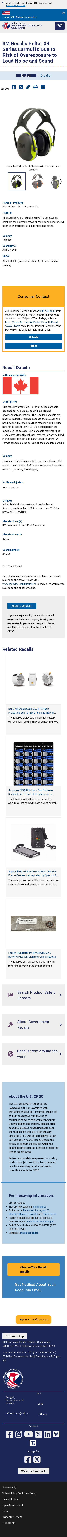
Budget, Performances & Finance (15, 1400)
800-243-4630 (47, 311)
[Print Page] (35, 87)
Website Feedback (33, 1471)
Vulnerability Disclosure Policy (19, 1493)
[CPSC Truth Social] (33, 1443)
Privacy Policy (10, 1499)
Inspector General (12, 1517)
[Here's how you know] (33, 4)
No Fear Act (8, 1523)
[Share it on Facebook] (13, 87)
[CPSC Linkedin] (48, 1434)
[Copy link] (43, 87)
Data (40, 1404)
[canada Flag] (20, 386)
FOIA (5, 1511)
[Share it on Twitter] (20, 87)
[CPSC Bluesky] (57, 1434)
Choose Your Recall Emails (33, 1269)
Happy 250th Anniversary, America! (19, 17)
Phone (33, 345)
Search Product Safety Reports (36, 995)
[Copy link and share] (28, 87)
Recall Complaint (22, 605)
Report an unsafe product (33, 1319)
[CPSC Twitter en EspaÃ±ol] (38, 1459)
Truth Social (49, 1214)
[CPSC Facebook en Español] (29, 1459)
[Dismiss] (63, 13)
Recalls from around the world (37, 1054)
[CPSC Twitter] (39, 1434)
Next (61, 181)
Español (45, 75)
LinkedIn (33, 1214)
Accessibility (9, 1487)
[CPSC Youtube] (29, 1434)
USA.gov (42, 1414)
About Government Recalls (33, 1025)
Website (33, 337)
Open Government (12, 1505)
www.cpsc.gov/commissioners (19, 584)
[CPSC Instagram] (19, 1434)
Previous (6, 181)
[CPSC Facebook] (10, 1434)
